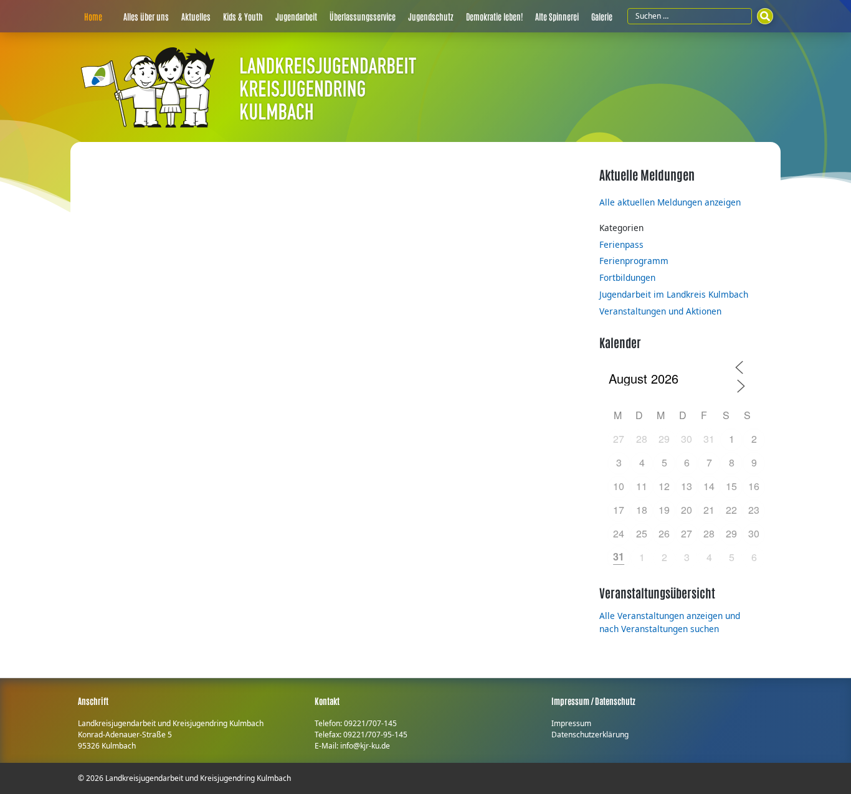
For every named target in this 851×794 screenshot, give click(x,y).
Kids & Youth (243, 16)
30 (686, 439)
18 (641, 510)
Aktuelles (196, 16)
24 (618, 533)
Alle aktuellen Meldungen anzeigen (670, 202)
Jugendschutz (431, 16)
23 (753, 510)
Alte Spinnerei (557, 16)
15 (731, 486)
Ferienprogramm (633, 261)
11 (641, 486)
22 (731, 510)
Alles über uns (146, 16)
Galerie (601, 16)
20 (686, 510)
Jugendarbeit (296, 16)
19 (664, 510)
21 (709, 510)
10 (618, 486)
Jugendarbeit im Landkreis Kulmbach (673, 294)
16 (753, 486)
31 (709, 439)
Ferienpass (621, 244)
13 (686, 486)
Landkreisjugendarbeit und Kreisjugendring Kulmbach (198, 778)
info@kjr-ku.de (365, 745)
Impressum (571, 723)
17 (618, 510)
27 (618, 439)
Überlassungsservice (363, 16)
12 (664, 486)
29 (664, 439)
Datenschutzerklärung (590, 734)
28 (641, 439)
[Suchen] (765, 16)
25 (641, 533)
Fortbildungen (627, 277)
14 (709, 486)
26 (664, 533)
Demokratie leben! (494, 16)
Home (93, 16)
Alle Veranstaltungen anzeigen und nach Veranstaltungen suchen (669, 622)
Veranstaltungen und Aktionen (660, 311)
